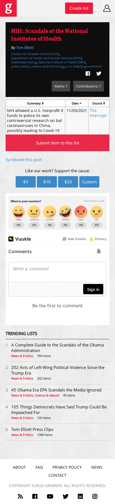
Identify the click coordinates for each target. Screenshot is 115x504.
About (19, 467)
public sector (20, 66)
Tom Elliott (25, 47)
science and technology (48, 66)
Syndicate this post (24, 159)
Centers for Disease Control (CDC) (35, 54)
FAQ (39, 467)
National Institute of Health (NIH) (61, 62)
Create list (79, 8)
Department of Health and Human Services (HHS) (46, 58)
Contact (57, 475)
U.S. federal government (84, 66)
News (96, 467)
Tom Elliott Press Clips (32, 429)
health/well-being (24, 62)
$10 (47, 181)
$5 (25, 181)
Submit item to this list (57, 143)
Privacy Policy (67, 467)
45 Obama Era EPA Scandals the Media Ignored (56, 390)
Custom (89, 181)
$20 (68, 181)
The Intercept (98, 113)
